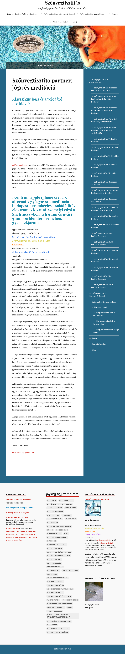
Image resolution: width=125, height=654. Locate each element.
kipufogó (51, 541)
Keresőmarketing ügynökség (97, 499)
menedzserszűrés (55, 567)
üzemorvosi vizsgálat (57, 632)
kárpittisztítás (54, 548)
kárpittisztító (54, 559)
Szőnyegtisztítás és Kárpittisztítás (21, 14)
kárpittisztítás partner (58, 556)
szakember (52, 574)
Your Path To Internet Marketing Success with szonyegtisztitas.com (58, 616)
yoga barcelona (54, 611)
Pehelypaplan (12, 537)
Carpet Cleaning (60, 21)
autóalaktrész (66, 500)
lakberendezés (54, 563)
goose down (62, 530)
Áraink (115, 14)
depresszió (52, 522)
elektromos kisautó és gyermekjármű (30, 252)
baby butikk (70, 507)
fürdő (50, 530)
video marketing (70, 600)
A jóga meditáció (19, 164)
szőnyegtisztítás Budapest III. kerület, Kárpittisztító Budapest (104, 110)
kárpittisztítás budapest (59, 552)
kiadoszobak (90, 531)
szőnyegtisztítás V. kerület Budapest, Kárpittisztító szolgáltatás (103, 130)
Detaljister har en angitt (59, 526)
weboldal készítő (55, 607)
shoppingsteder (70, 570)
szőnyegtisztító (55, 592)
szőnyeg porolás (55, 581)
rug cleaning (53, 570)
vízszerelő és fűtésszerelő (60, 604)
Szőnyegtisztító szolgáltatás (92, 14)
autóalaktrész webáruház (60, 504)
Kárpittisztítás (12, 528)
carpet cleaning (55, 519)
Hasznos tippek (100, 307)
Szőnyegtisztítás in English (17, 512)
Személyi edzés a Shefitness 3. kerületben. (33, 237)
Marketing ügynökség (27, 537)
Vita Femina (31, 531)
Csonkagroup (12, 540)
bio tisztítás (53, 515)
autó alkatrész (54, 507)
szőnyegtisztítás (55, 585)
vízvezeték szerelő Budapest (18, 499)
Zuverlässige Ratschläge (59, 621)
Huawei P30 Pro (54, 533)
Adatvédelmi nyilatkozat (17, 517)
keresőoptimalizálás (57, 537)
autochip (51, 500)
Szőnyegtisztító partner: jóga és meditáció (42, 84)
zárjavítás (52, 625)
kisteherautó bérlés (57, 544)
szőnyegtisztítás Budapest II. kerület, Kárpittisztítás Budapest (105, 99)
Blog (75, 21)
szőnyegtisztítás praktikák (60, 589)
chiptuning (71, 519)
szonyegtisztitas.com (57, 578)
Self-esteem (29, 534)
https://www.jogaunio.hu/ (23, 452)
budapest (66, 515)
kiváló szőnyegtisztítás (94, 528)
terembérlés (18, 244)
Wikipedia (10, 531)
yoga (69, 607)
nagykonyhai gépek (93, 534)
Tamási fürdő (53, 600)
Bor (20, 540)
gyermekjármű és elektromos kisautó (31, 240)
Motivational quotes (15, 534)
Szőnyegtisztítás (62, 649)
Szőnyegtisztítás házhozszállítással (59, 14)
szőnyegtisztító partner (59, 596)
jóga (66, 533)
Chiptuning (20, 531)
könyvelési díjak (106, 543)
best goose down (55, 511)
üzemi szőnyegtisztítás (58, 628)
